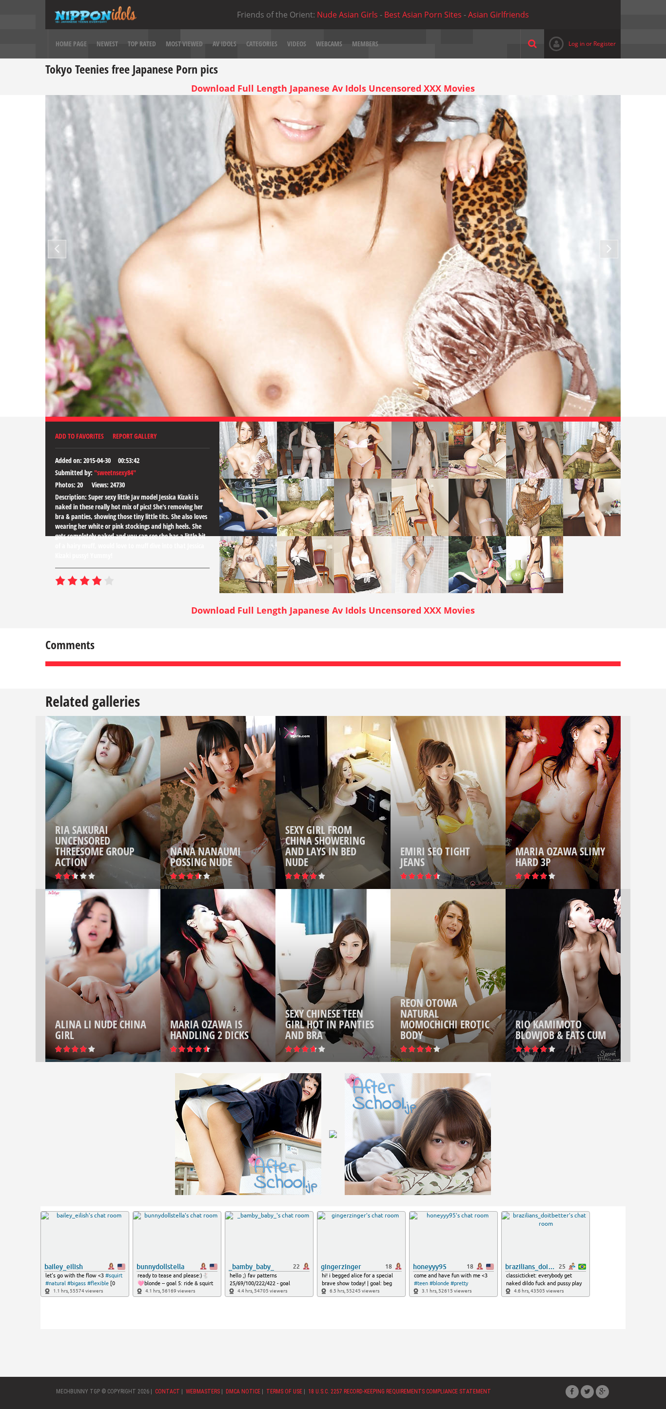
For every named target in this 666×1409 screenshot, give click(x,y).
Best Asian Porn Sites (423, 14)
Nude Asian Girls (347, 14)
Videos (296, 43)
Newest (107, 43)
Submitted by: (74, 472)
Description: (71, 497)
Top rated (142, 43)
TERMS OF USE (284, 1391)
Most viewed (184, 43)
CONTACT (167, 1391)
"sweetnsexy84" (115, 472)
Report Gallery (135, 436)
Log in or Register (579, 43)
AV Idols (224, 43)
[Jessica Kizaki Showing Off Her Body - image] (248, 450)
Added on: (68, 460)
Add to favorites (79, 436)
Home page (71, 43)
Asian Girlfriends (498, 14)
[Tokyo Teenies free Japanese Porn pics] (96, 14)
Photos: (65, 484)
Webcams (329, 43)
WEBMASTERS (203, 1391)
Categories (261, 43)
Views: (100, 484)
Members (365, 43)
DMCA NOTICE (243, 1391)
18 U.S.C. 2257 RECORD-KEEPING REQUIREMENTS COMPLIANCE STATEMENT (399, 1391)
